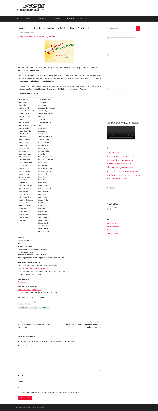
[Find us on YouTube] (111, 209)
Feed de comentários (114, 230)
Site (19, 387)
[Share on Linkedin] (27, 304)
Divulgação (112, 160)
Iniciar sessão (112, 223)
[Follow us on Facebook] (108, 209)
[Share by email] (32, 304)
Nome (20, 376)
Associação (28, 18)
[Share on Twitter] (21, 304)
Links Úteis (70, 18)
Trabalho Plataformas (126, 175)
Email (20, 382)
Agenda (117, 153)
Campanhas (42, 18)
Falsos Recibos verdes (124, 163)
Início (17, 18)
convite (31, 297)
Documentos (56, 18)
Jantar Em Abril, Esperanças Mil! (29, 290)
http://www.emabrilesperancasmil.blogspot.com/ (37, 37)
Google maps (22, 282)
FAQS (132, 163)
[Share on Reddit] (24, 304)
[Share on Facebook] (19, 304)
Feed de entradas (113, 227)
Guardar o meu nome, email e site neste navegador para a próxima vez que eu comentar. (50, 392)
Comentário (22, 346)
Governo (112, 167)
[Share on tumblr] (29, 304)
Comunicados (136, 157)
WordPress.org (112, 233)
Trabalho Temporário (125, 178)
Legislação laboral (125, 168)
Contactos (82, 18)
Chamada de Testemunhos (126, 157)
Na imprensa (110, 172)
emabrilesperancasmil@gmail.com (35, 268)
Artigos (122, 153)
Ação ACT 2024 (127, 153)
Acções (110, 153)
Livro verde (136, 167)
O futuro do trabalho (119, 172)
